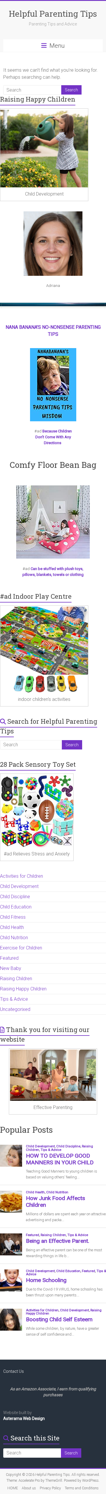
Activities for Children (21, 876)
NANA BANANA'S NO (27, 327)
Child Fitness (13, 917)
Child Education (16, 907)
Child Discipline (15, 896)
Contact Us (13, 1371)
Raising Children (16, 978)
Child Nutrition (14, 937)
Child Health (12, 927)
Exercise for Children (21, 948)
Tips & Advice (14, 999)
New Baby (10, 968)
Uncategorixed (15, 1009)
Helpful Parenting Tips (53, 13)
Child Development (19, 886)
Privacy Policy (50, 1488)
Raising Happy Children (23, 989)
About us (29, 1488)
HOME (12, 1488)
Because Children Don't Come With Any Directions (53, 437)
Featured (9, 958)
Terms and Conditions (82, 1488)
